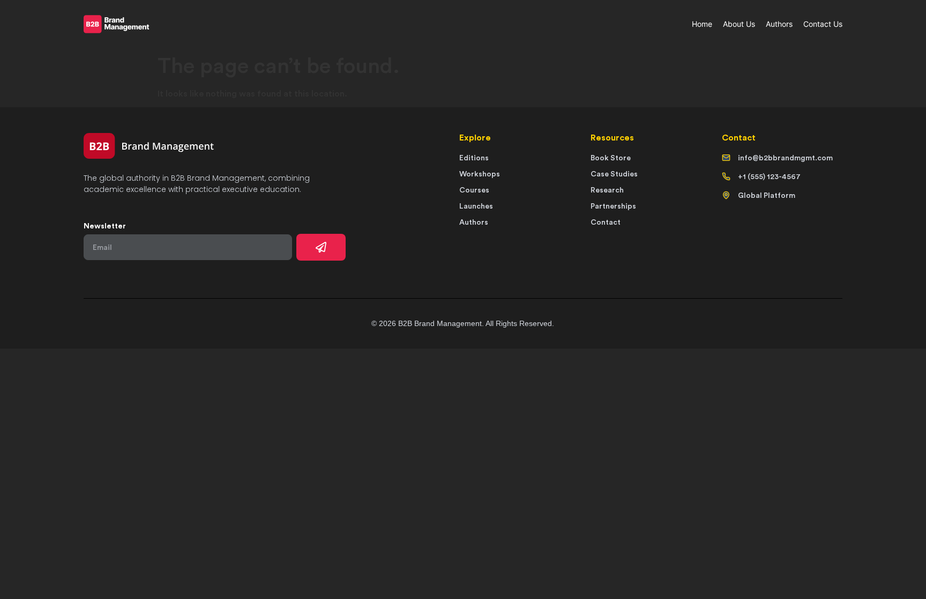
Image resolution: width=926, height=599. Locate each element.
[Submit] (320, 247)
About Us (739, 23)
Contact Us (822, 23)
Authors (779, 23)
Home (702, 23)
